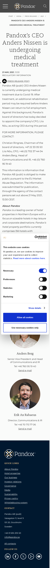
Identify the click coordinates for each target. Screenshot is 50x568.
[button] (5, 6)
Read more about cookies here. (29, 258)
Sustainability (11, 494)
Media (7, 490)
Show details (34, 308)
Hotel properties (12, 473)
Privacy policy (11, 498)
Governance (10, 486)
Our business (10, 477)
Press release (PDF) (18, 81)
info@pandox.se (12, 537)
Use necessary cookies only (25, 327)
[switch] (43, 279)
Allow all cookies (25, 317)
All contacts (10, 543)
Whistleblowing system (16, 502)
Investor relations (12, 481)
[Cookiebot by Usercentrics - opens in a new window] (35, 237)
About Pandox (11, 469)
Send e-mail (25, 370)
